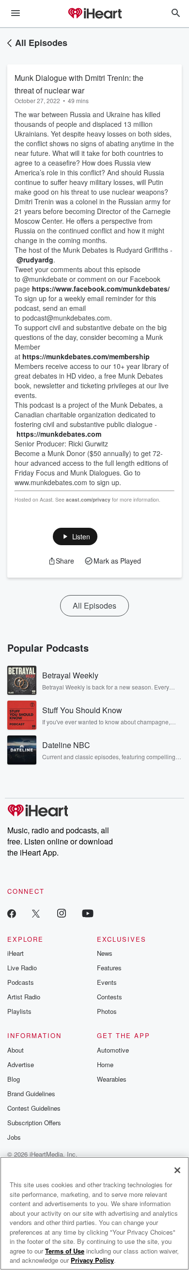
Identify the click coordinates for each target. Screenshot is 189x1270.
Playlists (19, 1011)
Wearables (111, 1079)
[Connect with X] (36, 912)
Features (109, 967)
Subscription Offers (34, 1122)
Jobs (14, 1137)
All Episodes (41, 42)
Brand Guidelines (31, 1093)
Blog (13, 1079)
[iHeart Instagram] (61, 912)
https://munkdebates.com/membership (86, 356)
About (15, 1050)
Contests (109, 996)
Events (107, 982)
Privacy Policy (92, 1260)
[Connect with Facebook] (11, 912)
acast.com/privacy (88, 499)
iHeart (15, 953)
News (104, 953)
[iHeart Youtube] (88, 912)
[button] (75, 536)
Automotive (113, 1050)
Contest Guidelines (34, 1108)
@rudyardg (34, 259)
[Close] (177, 1170)
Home (105, 1064)
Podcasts (20, 982)
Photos (107, 1011)
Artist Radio (23, 996)
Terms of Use (64, 1250)
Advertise (20, 1064)
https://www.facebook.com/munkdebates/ (101, 288)
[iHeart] (94, 14)
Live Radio (22, 967)
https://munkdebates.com (58, 434)
